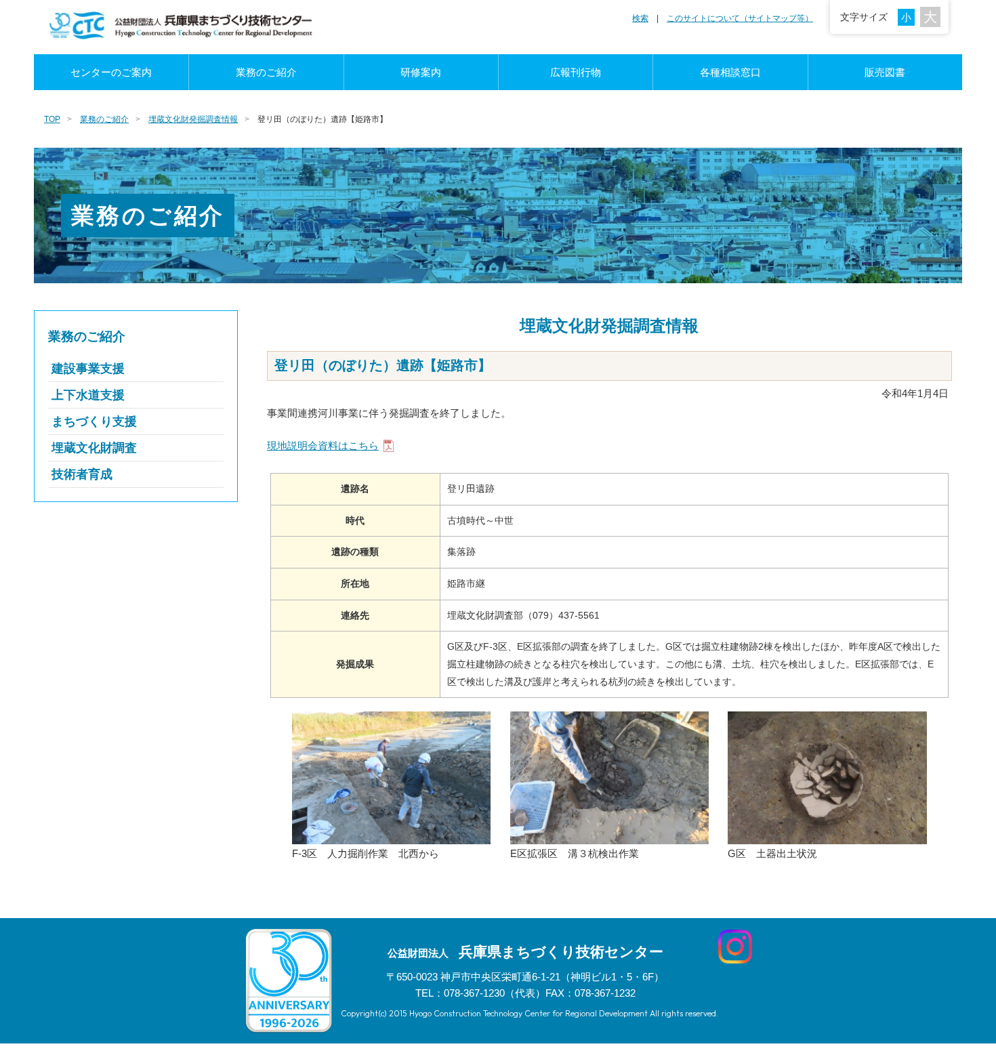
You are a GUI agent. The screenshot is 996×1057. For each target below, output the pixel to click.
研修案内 (420, 72)
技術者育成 (81, 474)
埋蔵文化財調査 (94, 448)
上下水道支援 (88, 395)
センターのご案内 (111, 72)
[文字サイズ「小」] (909, 16)
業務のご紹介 (266, 72)
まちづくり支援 (94, 421)
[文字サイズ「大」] (930, 17)
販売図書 (885, 72)
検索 (640, 18)
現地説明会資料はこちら (323, 445)
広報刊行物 (575, 72)
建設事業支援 (88, 368)
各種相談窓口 (730, 72)
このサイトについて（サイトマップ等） (740, 18)
